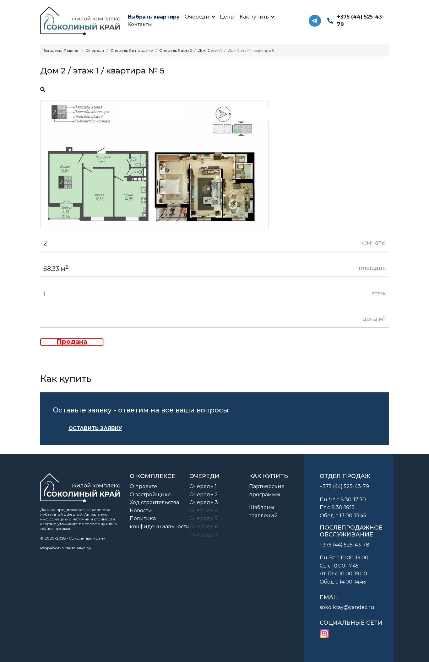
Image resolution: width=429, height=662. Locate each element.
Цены (227, 17)
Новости (141, 511)
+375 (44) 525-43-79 (360, 20)
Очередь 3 (203, 502)
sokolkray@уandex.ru (347, 607)
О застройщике (150, 495)
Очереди (197, 17)
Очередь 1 (203, 486)
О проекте (143, 486)
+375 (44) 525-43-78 (344, 545)
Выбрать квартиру (153, 17)
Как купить (254, 17)
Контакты (140, 24)
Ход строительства (154, 502)
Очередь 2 (203, 495)
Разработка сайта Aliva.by (65, 548)
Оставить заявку (95, 428)
